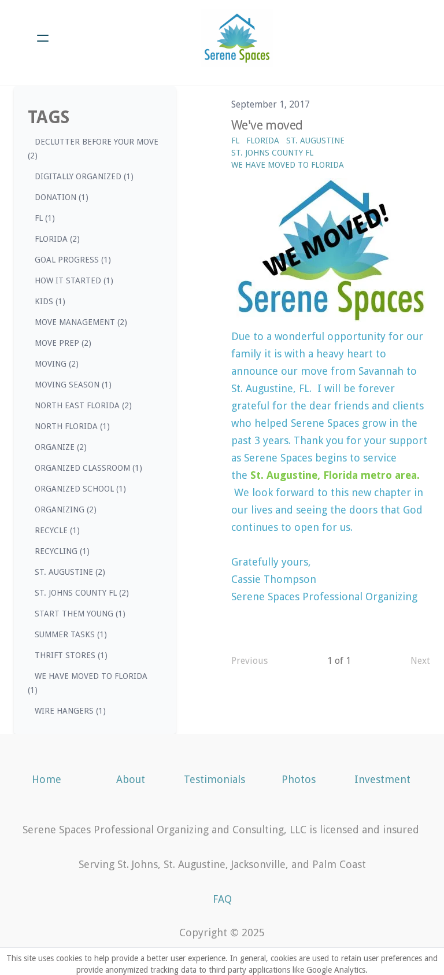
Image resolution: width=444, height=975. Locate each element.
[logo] (237, 38)
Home (46, 779)
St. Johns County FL (272, 152)
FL (235, 140)
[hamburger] (43, 38)
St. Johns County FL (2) (82, 592)
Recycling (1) (62, 551)
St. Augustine (315, 140)
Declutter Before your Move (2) (93, 148)
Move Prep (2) (63, 343)
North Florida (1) (72, 426)
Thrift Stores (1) (71, 655)
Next (420, 660)
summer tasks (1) (71, 634)
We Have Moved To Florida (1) (87, 683)
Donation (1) (61, 197)
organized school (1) (80, 488)
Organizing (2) (66, 509)
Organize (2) (61, 447)
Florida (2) (57, 238)
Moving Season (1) (73, 384)
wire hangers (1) (70, 710)
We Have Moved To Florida (287, 164)
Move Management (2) (81, 322)
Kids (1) (50, 301)
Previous (249, 660)
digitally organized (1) (84, 176)
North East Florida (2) (83, 405)
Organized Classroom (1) (88, 467)
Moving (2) (57, 363)
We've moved (266, 125)
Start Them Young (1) (80, 613)
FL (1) (45, 218)
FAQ (222, 899)
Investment (382, 779)
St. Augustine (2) (70, 572)
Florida (262, 140)
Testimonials (214, 779)
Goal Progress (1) (73, 259)
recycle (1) (57, 530)
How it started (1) (74, 280)
